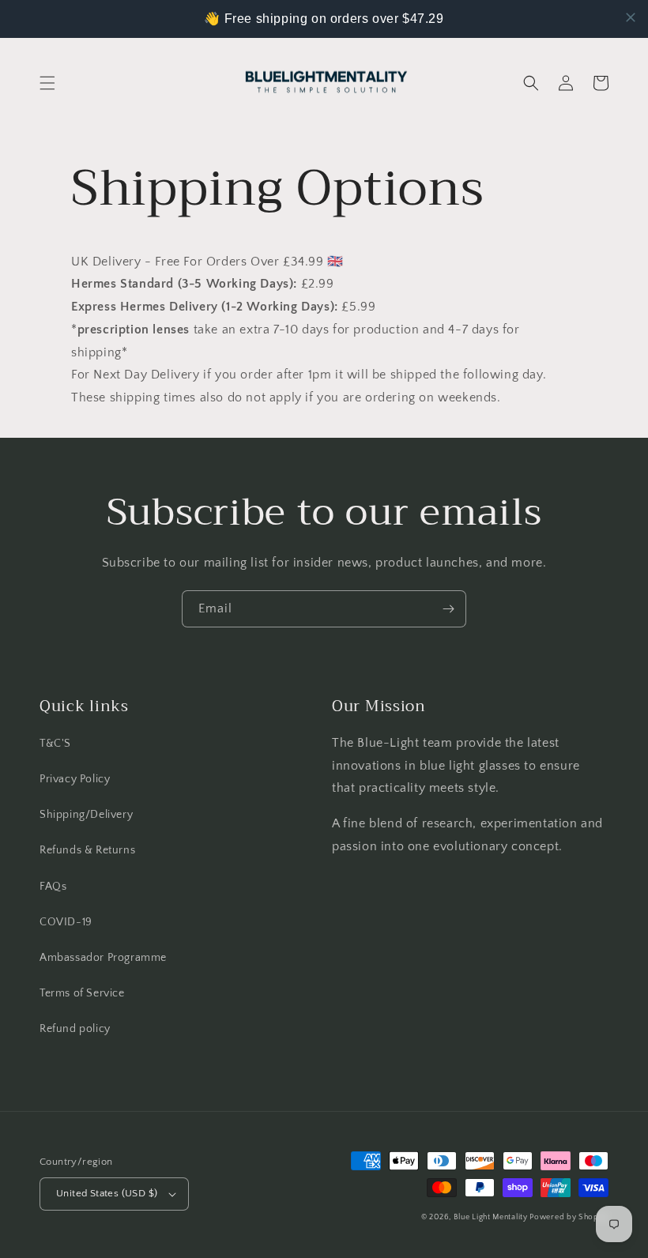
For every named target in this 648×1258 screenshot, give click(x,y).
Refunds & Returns (87, 850)
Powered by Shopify (568, 1217)
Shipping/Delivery (86, 814)
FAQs (53, 886)
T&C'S (55, 743)
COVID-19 (66, 922)
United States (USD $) (106, 1193)
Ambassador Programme (103, 957)
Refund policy (75, 1029)
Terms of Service (82, 993)
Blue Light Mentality (492, 1217)
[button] (47, 83)
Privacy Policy (75, 779)
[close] (630, 17)
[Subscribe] (448, 608)
